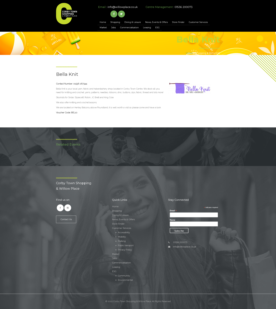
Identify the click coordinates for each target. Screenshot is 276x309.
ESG (157, 27)
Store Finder (178, 22)
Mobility (122, 236)
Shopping (115, 22)
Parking (122, 241)
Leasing (147, 27)
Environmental (125, 280)
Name (172, 220)
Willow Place (66, 13)
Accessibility (124, 232)
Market (103, 27)
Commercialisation (129, 27)
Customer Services (198, 22)
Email (173, 210)
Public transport (126, 245)
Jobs (113, 27)
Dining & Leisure (132, 22)
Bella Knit (214, 53)
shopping (200, 53)
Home (103, 22)
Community (124, 275)
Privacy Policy (125, 249)
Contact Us (66, 219)
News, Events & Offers (156, 22)
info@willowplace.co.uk (123, 7)
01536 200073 (180, 242)
